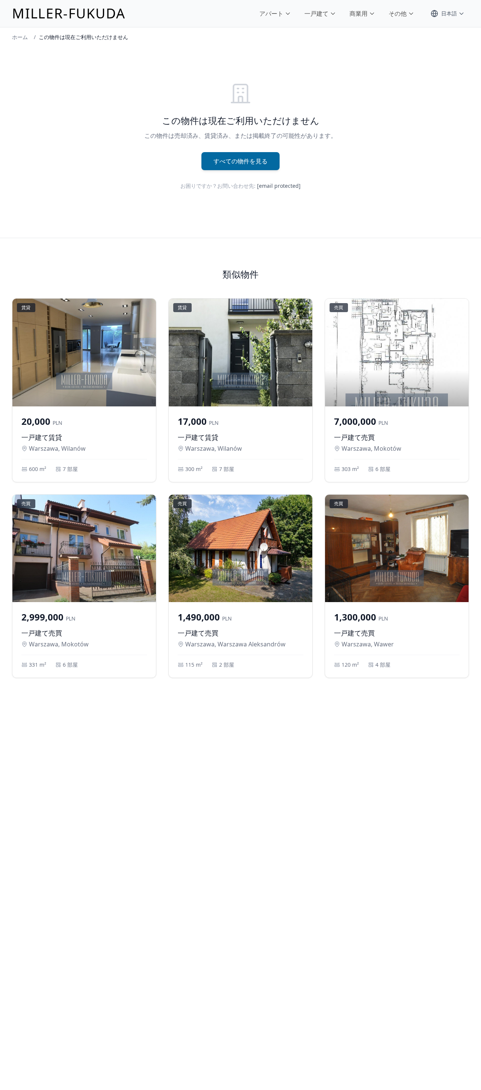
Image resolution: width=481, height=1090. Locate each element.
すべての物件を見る (240, 161)
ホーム (20, 37)
